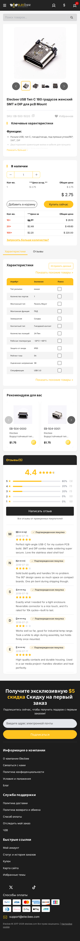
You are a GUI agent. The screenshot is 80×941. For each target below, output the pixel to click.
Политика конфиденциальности (23, 771)
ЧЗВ (5, 830)
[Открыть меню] (4, 5)
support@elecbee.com (24, 916)
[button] (53, 5)
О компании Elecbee (16, 758)
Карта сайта (11, 868)
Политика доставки (15, 803)
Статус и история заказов (19, 854)
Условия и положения (17, 778)
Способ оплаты (12, 816)
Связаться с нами (14, 765)
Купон (7, 861)
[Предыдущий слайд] (16, 86)
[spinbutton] (23, 174)
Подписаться (40, 734)
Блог (6, 785)
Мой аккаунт (11, 847)
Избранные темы (14, 874)
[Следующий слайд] (64, 86)
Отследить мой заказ (16, 823)
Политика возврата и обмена (22, 809)
